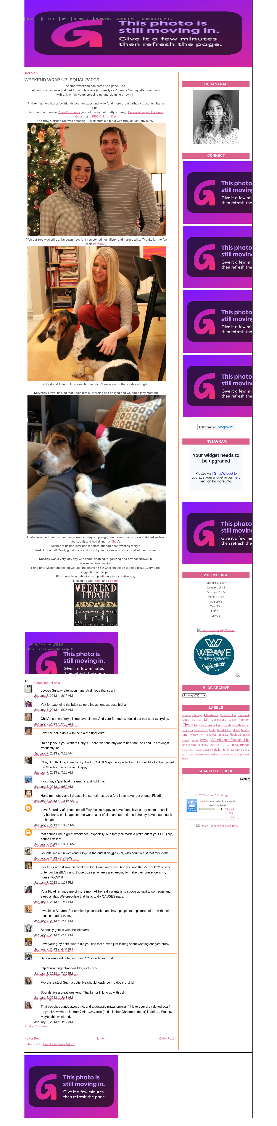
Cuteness (196, 720)
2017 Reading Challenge (211, 795)
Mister (236, 730)
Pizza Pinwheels (69, 112)
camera (209, 749)
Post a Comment (36, 1026)
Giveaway (201, 730)
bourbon (199, 750)
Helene (39, 711)
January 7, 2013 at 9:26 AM (53, 772)
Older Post (166, 1038)
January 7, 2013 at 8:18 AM (53, 695)
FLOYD (48, 19)
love (207, 754)
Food (219, 725)
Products (222, 734)
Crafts (185, 719)
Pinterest (210, 734)
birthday (203, 744)
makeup (215, 754)
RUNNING (102, 19)
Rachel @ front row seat (51, 725)
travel (246, 754)
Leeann (113, 580)
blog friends (241, 744)
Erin (37, 903)
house (199, 754)
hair (191, 754)
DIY (63, 19)
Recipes (235, 734)
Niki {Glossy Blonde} (48, 788)
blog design (223, 745)
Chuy (114, 541)
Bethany (98, 244)
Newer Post (32, 1038)
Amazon (186, 715)
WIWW (204, 740)
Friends (187, 730)
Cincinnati (244, 715)
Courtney (40, 845)
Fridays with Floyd (237, 725)
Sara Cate (41, 922)
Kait (37, 774)
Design (232, 720)
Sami (97, 580)
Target (246, 734)
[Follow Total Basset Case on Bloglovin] (216, 429)
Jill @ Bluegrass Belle (49, 999)
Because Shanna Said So (52, 859)
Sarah (202, 801)
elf (228, 749)
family (238, 749)
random (225, 754)
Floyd (187, 725)
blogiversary (188, 750)
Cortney (39, 936)
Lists (212, 730)
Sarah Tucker (43, 683)
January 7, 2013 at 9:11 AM (53, 753)
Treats (185, 740)
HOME (31, 19)
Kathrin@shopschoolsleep (52, 802)
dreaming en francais (49, 950)
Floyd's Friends (204, 725)
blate (212, 745)
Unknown (41, 826)
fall (232, 749)
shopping (236, 754)
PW (201, 734)
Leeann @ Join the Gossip (53, 975)
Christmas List (228, 715)
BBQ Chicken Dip (104, 116)
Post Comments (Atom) (59, 1044)
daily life (219, 749)
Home (100, 1038)
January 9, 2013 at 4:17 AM (53, 1022)
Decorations (219, 719)
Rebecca (40, 884)
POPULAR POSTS (157, 19)
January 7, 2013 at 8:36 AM (53, 710)
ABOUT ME (126, 19)
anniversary (189, 744)
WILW (195, 740)
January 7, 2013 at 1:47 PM (53, 902)
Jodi (37, 697)
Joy (36, 754)
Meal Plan (224, 730)
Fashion (244, 719)
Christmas (211, 715)
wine (185, 759)
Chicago (197, 715)
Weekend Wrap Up (230, 740)
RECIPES (80, 19)
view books (231, 817)
